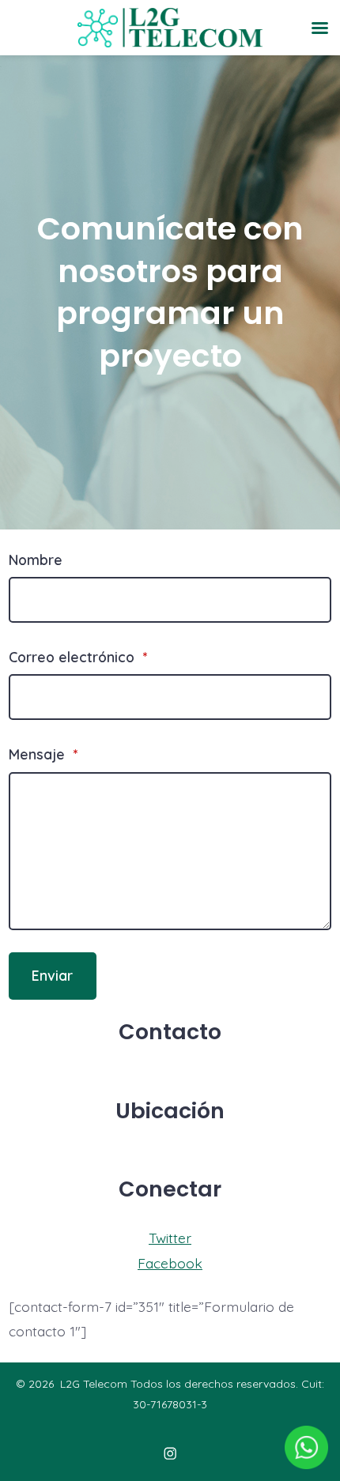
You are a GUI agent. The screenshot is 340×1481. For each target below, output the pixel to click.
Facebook (170, 1263)
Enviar (52, 975)
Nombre (35, 559)
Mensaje (43, 754)
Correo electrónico (78, 656)
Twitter (170, 1237)
